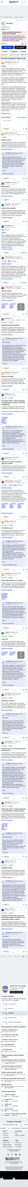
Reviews (4, 51)
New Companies (17, 1149)
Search (22, 2)
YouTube (16, 1154)
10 (15, 956)
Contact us (5, 1135)
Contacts (23, 51)
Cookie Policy (18, 1146)
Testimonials (6, 1137)
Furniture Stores (9, 1000)
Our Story (5, 1133)
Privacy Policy (18, 1144)
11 (18, 956)
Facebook (8, 1154)
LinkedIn (20, 1154)
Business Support (7, 1144)
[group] (4, 55)
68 (23, 956)
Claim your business (7, 1146)
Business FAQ (6, 1142)
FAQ (16, 1133)
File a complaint (20, 47)
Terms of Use (18, 1142)
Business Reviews (14, 1151)
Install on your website (16, 992)
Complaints (13, 51)
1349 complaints (13, 37)
